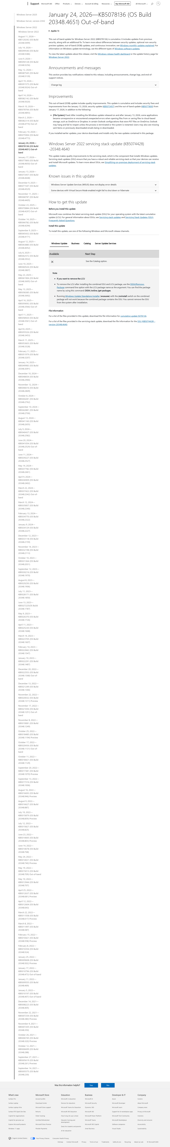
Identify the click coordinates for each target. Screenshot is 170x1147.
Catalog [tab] (87, 243)
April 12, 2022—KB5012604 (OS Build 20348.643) (28, 904)
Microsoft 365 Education (69, 1112)
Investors (140, 1116)
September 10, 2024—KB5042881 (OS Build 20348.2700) (28, 410)
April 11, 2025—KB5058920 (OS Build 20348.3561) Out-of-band (28, 319)
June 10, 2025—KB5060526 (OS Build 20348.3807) (28, 266)
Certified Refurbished (42, 1120)
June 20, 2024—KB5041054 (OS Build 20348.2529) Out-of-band (28, 445)
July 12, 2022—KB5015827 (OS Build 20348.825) (28, 826)
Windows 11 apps (14, 1129)
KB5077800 (147, 106)
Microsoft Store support (43, 1107)
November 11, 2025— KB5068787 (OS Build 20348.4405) (28, 197)
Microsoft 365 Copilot (92, 1124)
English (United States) (19, 1138)
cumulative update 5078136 (133, 316)
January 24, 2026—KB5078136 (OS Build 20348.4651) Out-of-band (28, 147)
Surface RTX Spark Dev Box (17, 1112)
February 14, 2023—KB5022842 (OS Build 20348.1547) (28, 650)
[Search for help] (152, 3)
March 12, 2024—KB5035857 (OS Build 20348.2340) (28, 505)
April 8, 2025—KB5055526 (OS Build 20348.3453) (28, 332)
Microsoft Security (91, 1103)
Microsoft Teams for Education (71, 1107)
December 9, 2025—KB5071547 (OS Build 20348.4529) (28, 185)
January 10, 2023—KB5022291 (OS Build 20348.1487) (28, 661)
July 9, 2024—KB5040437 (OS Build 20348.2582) (28, 432)
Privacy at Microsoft (144, 1112)
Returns (38, 1112)
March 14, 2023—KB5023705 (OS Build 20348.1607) (28, 638)
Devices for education (68, 1103)
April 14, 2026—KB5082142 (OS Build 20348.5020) (28, 98)
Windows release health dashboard (114, 53)
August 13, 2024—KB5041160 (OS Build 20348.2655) (28, 421)
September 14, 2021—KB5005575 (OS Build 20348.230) (28, 1071)
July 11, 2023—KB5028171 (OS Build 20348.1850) (28, 594)
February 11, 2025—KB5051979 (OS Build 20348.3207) (28, 354)
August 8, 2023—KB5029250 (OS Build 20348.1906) (28, 583)
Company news (142, 1107)
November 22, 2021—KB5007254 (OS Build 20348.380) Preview (28, 1015)
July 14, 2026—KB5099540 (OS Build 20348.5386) (28, 50)
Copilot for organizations (16, 1116)
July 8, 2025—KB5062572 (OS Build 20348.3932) (28, 255)
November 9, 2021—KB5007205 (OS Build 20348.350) (28, 1026)
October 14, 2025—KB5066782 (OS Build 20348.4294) (28, 222)
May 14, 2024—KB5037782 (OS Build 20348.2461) (28, 468)
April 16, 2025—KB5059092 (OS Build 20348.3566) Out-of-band (28, 305)
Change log (56, 84)
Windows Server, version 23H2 (31, 20)
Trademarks (105, 1142)
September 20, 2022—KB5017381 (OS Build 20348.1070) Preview (28, 770)
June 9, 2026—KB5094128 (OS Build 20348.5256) (28, 61)
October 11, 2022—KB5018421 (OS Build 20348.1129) (28, 759)
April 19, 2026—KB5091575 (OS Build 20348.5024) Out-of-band (28, 85)
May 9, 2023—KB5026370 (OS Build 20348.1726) (28, 616)
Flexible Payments (41, 1129)
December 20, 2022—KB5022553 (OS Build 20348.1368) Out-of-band (28, 674)
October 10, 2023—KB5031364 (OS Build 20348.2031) (28, 561)
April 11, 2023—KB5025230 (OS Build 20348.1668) (28, 627)
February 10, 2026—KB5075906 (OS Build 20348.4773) (28, 135)
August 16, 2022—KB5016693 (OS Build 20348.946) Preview (28, 793)
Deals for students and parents (71, 1126)
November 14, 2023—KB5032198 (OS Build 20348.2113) (28, 549)
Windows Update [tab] (59, 243)
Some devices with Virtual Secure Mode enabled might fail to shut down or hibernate (90, 190)
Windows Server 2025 (27, 14)
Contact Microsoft (72, 1142)
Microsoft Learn (117, 1107)
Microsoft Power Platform (93, 1116)
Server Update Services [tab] (105, 243)
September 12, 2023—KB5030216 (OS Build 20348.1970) (28, 572)
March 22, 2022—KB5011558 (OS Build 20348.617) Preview (28, 915)
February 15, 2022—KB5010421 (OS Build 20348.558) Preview (28, 937)
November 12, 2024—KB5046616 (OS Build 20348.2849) (28, 387)
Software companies (118, 1124)
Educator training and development (68, 1121)
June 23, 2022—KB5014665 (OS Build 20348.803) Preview (28, 837)
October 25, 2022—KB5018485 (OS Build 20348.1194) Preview (28, 734)
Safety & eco (117, 1142)
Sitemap (60, 1142)
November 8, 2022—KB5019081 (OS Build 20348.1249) (28, 723)
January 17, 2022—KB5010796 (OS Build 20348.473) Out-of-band (29, 971)
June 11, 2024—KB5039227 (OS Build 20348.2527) (28, 457)
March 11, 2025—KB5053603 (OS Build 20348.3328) (28, 343)
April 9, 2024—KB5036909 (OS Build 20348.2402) (28, 479)
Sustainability (142, 1129)
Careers (140, 1099)
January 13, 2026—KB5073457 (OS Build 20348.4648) (28, 174)
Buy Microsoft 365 (122, 4)
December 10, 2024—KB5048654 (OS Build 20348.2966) (28, 376)
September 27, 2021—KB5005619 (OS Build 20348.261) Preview (28, 1060)
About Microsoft (143, 1103)
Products (66, 4)
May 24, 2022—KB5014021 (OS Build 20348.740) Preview (28, 859)
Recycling (128, 1142)
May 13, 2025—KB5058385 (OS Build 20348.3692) (28, 292)
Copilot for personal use (16, 1120)
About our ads (138, 1142)
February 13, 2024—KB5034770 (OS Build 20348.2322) (28, 516)
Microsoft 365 (46, 4)
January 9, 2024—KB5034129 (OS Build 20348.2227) (28, 527)
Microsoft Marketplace (119, 1120)
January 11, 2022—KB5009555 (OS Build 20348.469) (28, 982)
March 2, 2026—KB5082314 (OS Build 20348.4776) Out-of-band (28, 122)
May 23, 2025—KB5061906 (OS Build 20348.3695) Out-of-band (28, 279)
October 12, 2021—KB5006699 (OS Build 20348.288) (28, 1049)
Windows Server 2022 (27, 27)
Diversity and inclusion (145, 1120)
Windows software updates (127, 48)
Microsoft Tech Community (120, 1116)
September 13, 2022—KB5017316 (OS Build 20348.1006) (28, 782)
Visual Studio (116, 1129)
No (108, 1085)
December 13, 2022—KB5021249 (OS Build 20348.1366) (28, 686)
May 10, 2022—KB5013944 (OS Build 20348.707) (28, 882)
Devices (78, 4)
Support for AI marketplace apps (122, 1112)
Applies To (55, 31)
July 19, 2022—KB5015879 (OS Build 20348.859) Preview (28, 815)
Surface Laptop (13, 1103)
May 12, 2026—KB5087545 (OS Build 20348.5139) (28, 73)
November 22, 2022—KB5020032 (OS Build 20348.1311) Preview (28, 697)
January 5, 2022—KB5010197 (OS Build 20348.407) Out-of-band (29, 993)
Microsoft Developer (118, 1103)
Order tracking (40, 1116)
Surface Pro (12, 1099)
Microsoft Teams (90, 1120)
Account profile (40, 1099)
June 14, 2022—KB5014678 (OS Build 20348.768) (28, 848)
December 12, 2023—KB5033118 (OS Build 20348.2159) (28, 538)
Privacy (84, 1142)
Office (57, 4)
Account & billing (91, 4)
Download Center (41, 1103)
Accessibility (142, 1124)
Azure (114, 1099)
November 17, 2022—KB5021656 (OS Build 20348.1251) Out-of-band (28, 710)
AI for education (66, 1131)
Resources (106, 4)
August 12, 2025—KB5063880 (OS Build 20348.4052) (28, 244)
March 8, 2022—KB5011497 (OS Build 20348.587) (28, 926)
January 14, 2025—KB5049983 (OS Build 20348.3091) (28, 365)
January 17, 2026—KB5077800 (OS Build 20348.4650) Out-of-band (28, 162)
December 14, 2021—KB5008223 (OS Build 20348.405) (28, 1004)
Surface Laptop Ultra (15, 1107)
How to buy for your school (69, 1116)
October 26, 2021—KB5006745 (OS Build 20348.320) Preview (28, 1037)
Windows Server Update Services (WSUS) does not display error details (83, 184)
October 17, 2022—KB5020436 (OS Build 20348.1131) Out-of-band (28, 747)
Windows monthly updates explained (137, 45)
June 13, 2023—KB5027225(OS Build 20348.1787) (28, 605)
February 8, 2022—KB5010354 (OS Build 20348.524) (28, 948)
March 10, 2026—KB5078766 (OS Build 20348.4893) (28, 109)
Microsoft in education (68, 1099)
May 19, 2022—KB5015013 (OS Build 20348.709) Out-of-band (29, 871)
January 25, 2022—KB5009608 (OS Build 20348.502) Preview (28, 960)
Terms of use (94, 1142)
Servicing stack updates (110, 217)
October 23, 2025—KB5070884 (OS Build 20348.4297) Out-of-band (28, 209)
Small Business (90, 1129)
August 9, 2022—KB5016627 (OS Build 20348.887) (28, 804)
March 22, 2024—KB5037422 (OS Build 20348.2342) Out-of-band (28, 492)
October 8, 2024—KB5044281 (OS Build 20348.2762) (28, 398)
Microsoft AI (89, 1099)
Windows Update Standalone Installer (82, 296)
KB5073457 (108, 106)
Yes (91, 1085)
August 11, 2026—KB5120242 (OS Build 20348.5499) (28, 39)
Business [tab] (75, 243)
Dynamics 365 (89, 1107)
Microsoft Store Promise (43, 1124)
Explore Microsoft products (17, 1124)
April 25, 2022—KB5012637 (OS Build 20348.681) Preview (28, 893)
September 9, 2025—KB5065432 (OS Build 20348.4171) (28, 233)
